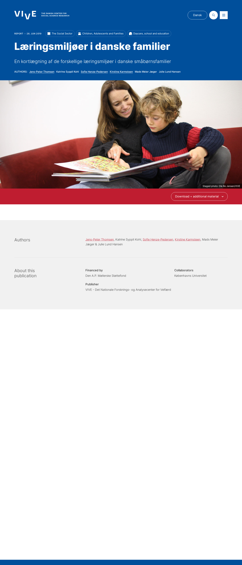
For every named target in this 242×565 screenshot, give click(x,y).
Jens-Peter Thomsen (41, 71)
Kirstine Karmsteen (121, 71)
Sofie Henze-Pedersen (94, 71)
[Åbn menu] (224, 15)
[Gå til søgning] (213, 15)
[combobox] (199, 196)
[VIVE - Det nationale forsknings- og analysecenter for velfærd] (45, 15)
